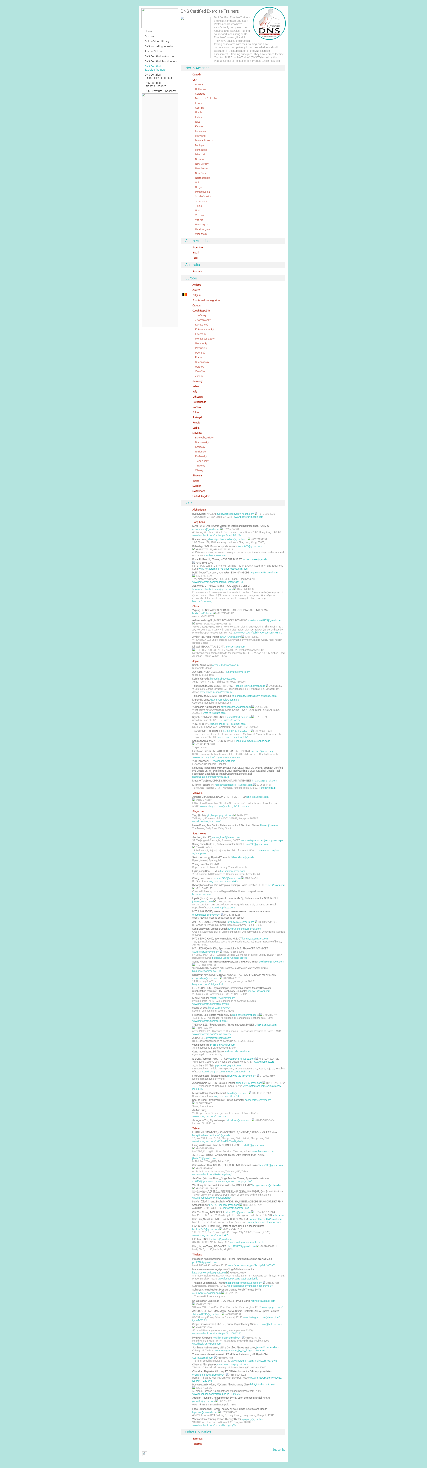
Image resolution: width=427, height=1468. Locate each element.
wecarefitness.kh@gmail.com (266, 1219)
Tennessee (201, 201)
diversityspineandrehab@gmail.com (227, 539)
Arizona (199, 84)
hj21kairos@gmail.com (232, 871)
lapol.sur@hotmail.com (204, 1412)
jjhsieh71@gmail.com (204, 1158)
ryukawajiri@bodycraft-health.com (235, 513)
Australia (192, 265)
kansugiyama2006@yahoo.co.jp (253, 740)
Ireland (196, 386)
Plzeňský (200, 352)
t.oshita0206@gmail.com (236, 731)
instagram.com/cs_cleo (236, 1207)
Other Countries (198, 1432)
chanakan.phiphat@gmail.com (208, 1374)
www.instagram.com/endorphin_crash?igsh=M (217, 581)
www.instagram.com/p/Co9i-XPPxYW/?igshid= (217, 1141)
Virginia (199, 219)
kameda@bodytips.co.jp (223, 678)
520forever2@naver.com (205, 951)
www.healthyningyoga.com (206, 1343)
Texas (198, 205)
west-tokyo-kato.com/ (215, 712)
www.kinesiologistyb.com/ (206, 821)
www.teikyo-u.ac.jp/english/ (233, 737)
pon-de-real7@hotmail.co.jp (250, 685)
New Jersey (202, 163)
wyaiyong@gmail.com (253, 1419)
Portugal (197, 417)
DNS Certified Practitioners (161, 61)
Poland (196, 412)
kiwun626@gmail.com (250, 546)
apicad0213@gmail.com (249, 1082)
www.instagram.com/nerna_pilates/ (211, 1034)
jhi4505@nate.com (202, 901)
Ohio (197, 182)
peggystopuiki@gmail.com (264, 572)
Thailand (197, 1254)
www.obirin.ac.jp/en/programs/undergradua (216, 757)
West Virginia (202, 229)
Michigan (200, 145)
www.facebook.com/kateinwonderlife (238, 1278)
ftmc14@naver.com (237, 1093)
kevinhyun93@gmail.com (240, 921)
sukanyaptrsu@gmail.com (206, 1292)
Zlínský (199, 376)
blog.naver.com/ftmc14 (226, 1096)
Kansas (199, 126)
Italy (194, 391)
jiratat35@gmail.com (203, 1401)
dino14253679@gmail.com (241, 1246)
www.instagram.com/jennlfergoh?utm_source (225, 806)
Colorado (200, 93)
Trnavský (200, 465)
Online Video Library (157, 41)
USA (194, 79)
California (200, 89)
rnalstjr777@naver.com (222, 997)
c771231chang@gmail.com (224, 1204)
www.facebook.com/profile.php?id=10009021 (252, 1265)
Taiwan (196, 1128)
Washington (201, 224)
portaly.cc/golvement (214, 555)
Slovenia (197, 475)
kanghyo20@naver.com (255, 938)
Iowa (197, 121)
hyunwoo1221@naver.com (241, 1075)
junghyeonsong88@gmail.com (244, 928)
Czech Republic (201, 310)
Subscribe (278, 1449)
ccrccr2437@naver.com (228, 878)
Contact (192, 1459)
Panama (197, 1443)
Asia (189, 503)
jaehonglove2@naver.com (226, 837)
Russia (196, 422)
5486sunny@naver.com (222, 1044)
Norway (196, 407)
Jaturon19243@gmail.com (206, 1314)
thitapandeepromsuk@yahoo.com (243, 1282)
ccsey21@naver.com (259, 991)
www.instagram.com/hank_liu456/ (210, 1235)
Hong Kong (198, 522)
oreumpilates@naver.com (206, 914)
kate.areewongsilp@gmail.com (209, 1272)
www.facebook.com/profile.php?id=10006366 (216, 1333)
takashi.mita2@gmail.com (246, 695)
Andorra (196, 284)
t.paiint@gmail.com (202, 1357)
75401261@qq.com (234, 646)
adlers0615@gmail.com (238, 1212)
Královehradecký (204, 329)
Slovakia (197, 432)
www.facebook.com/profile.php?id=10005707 (216, 535)
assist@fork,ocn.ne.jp (239, 717)
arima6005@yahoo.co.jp (225, 665)
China (195, 606)
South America (197, 241)
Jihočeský (200, 315)
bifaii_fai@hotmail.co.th (262, 1384)
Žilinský (199, 470)
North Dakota (202, 177)
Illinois (198, 112)
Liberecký (200, 334)
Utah (197, 210)
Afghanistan (199, 509)
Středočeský (202, 362)
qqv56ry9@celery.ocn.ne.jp (224, 699)
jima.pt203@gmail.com (264, 780)
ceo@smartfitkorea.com (241, 1058)
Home (148, 31)
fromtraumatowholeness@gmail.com (212, 589)
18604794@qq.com (230, 636)
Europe (191, 278)
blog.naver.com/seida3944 (206, 970)
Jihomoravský (203, 319)
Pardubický (201, 348)
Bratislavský (202, 442)
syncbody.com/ (269, 695)
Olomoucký (201, 343)
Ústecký (199, 366)
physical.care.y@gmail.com (236, 706)
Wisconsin (201, 233)
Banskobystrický (204, 437)
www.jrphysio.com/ (272, 1307)
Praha (198, 357)
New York (200, 173)
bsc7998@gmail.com (256, 844)
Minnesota (201, 149)
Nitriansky (200, 451)
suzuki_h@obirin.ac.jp (262, 751)
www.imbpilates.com (223, 907)
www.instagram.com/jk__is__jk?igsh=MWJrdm (240, 1350)
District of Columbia (206, 98)
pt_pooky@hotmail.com (269, 1324)
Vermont (200, 215)
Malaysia (197, 792)
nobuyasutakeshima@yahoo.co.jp (210, 776)
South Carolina (203, 196)
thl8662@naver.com (266, 1024)
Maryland (200, 135)
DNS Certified (155, 68)
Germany (197, 381)
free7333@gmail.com (271, 1165)
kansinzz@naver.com (219, 1007)
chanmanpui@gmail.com (205, 529)
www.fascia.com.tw (263, 1151)
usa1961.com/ (232, 720)
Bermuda (197, 1438)
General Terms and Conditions (156, 1459)
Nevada (199, 159)
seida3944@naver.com (271, 961)
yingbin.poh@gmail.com (220, 815)
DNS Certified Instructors (160, 56)
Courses (150, 36)
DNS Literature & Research (161, 91)
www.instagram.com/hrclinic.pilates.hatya (254, 1360)
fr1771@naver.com (275, 885)
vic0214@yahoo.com (203, 1181)
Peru (195, 257)
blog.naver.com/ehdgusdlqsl (207, 984)
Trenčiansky (202, 460)
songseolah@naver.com (258, 1099)
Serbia (196, 427)
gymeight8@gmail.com (218, 1037)
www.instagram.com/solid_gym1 (210, 1020)
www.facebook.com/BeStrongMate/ (212, 1174)
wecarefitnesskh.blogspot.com (264, 1222)
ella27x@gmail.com (221, 1239)
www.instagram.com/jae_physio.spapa (262, 840)
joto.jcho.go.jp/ (269, 787)
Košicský (200, 446)
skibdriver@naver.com (239, 1120)
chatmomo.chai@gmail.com (232, 1364)
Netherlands (199, 401)
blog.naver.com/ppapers (245, 1014)
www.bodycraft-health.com (248, 516)
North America (197, 68)
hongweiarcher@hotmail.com (268, 1185)
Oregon (199, 187)
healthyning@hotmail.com (227, 1337)
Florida (199, 103)
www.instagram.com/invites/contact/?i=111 (226, 1071)
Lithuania (197, 396)
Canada (196, 74)
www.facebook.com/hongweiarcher (211, 1197)
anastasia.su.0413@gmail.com (264, 620)
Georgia (199, 107)
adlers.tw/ (278, 1215)
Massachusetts (204, 140)
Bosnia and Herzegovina (206, 300)
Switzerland (198, 491)
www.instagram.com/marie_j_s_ (209, 1116)
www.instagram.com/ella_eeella (247, 1242)
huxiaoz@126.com (202, 613)
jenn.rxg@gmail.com (257, 796)
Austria (196, 289)
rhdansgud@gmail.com (237, 1051)
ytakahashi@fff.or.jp (224, 760)
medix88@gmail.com (252, 1145)
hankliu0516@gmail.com (205, 1229)
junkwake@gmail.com (238, 671)
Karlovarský (201, 324)
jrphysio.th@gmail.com (263, 1300)
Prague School (153, 51)
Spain (195, 480)
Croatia (196, 305)
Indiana (199, 117)
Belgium (196, 295)
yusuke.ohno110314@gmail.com (228, 723)
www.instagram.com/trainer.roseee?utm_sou (223, 568)
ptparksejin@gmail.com (228, 1065)
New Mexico (202, 168)
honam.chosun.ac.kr (203, 894)
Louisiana (200, 131)
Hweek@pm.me (269, 825)
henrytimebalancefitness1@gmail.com (213, 1135)
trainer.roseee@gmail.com (257, 559)
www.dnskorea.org (264, 1061)
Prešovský (201, 456)
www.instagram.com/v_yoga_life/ (234, 1181)
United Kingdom (201, 496)
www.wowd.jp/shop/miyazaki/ (216, 692)
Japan (195, 661)
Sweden (196, 485)
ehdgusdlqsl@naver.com (205, 978)
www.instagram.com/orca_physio (210, 1003)
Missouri (200, 154)
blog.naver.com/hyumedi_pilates (229, 957)
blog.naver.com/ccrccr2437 (223, 881)
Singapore (198, 811)
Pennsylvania (202, 191)
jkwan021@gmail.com (268, 1347)
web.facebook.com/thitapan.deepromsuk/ (250, 1285)
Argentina (197, 247)
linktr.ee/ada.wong (202, 601)
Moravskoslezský (205, 338)
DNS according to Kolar (159, 46)
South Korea (199, 833)
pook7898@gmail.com (204, 1262)
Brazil (195, 252)
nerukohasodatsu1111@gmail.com (234, 784)
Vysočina (200, 371)
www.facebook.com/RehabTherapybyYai (214, 1425)
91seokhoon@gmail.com (244, 857)
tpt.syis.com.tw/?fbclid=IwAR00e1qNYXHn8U (257, 632)
